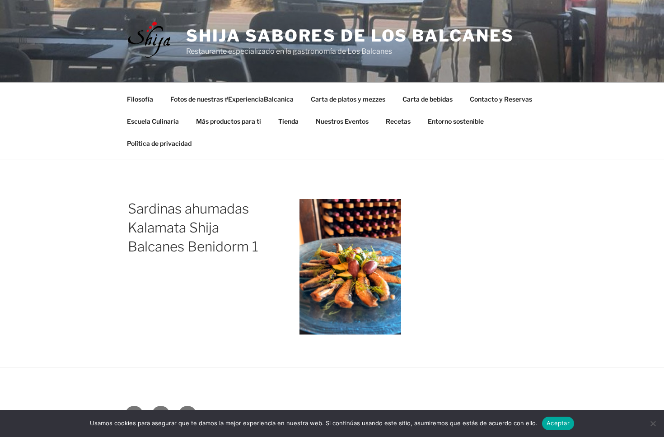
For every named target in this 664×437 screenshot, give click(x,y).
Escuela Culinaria (153, 121)
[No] (652, 423)
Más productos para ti (228, 121)
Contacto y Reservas (501, 99)
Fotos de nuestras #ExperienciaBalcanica (232, 99)
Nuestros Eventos (342, 121)
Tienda (288, 121)
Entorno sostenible (456, 121)
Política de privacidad (159, 143)
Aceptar (558, 423)
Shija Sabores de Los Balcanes (350, 36)
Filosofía (140, 99)
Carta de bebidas (427, 99)
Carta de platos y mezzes (348, 99)
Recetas (398, 121)
